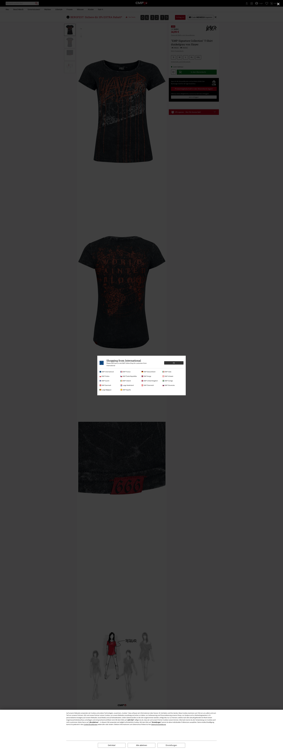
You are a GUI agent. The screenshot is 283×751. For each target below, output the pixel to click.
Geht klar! (111, 745)
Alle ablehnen (141, 745)
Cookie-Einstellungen (91, 724)
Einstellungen (171, 745)
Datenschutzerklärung (158, 724)
